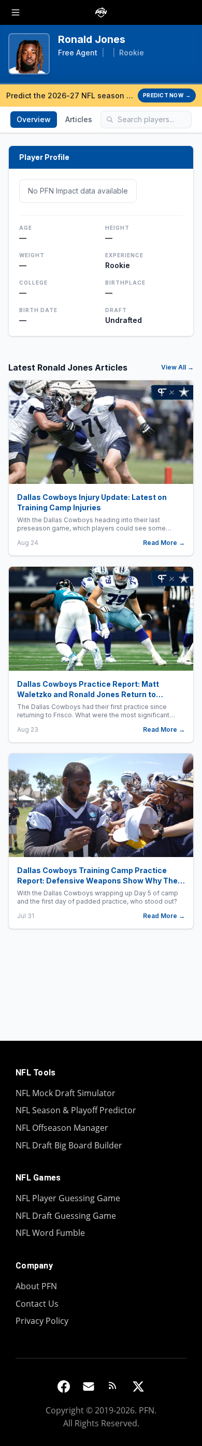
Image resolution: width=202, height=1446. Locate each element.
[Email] (88, 1386)
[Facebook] (63, 1386)
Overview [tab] (34, 119)
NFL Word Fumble (50, 1232)
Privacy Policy (42, 1320)
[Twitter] (138, 1386)
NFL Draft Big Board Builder (69, 1145)
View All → (177, 367)
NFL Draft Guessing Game (66, 1215)
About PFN (36, 1286)
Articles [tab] (78, 119)
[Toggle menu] (15, 12)
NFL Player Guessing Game (68, 1198)
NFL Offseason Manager (62, 1127)
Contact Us (37, 1303)
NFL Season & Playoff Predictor (76, 1110)
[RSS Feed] (113, 1386)
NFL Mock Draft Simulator (66, 1093)
